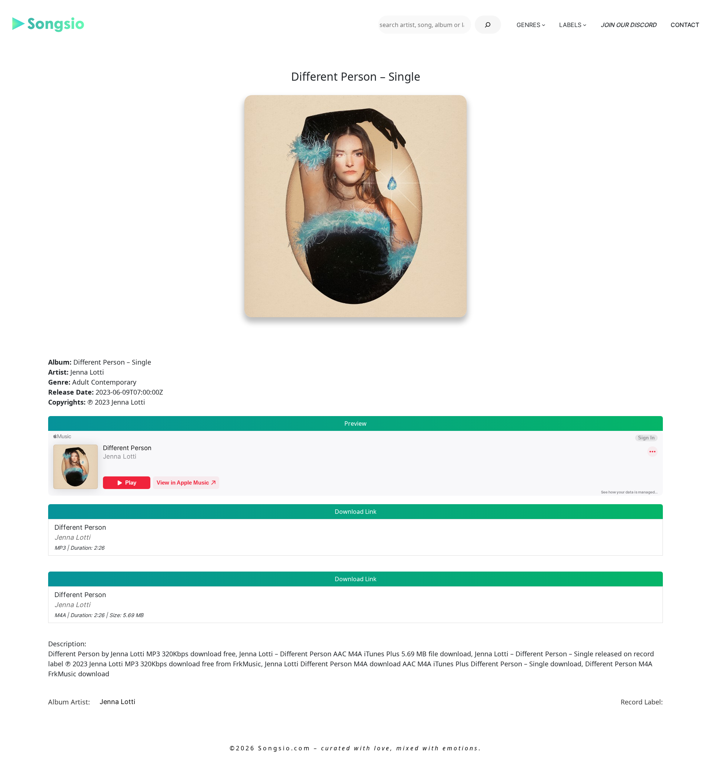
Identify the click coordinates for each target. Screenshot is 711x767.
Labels (570, 25)
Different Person (80, 537)
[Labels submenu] (585, 25)
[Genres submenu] (543, 25)
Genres (528, 25)
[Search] (488, 25)
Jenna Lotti (117, 702)
